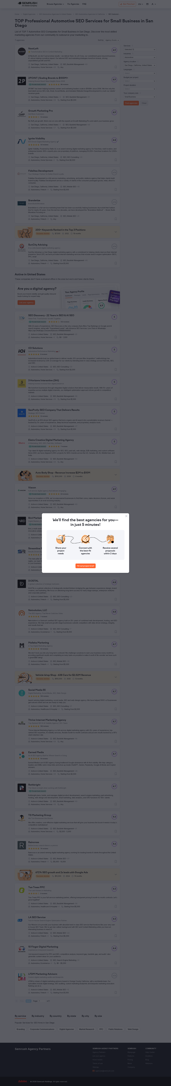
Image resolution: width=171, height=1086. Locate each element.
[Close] (126, 516)
